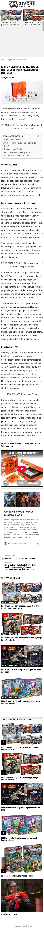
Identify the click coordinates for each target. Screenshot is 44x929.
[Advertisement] (22, 44)
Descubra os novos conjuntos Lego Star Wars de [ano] (21, 671)
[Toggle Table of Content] (37, 136)
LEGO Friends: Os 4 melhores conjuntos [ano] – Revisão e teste (21, 702)
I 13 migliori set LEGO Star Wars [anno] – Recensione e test (10, 24)
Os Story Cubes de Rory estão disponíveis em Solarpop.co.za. (18, 154)
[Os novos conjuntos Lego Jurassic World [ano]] (22, 858)
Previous (1, 20)
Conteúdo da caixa (12, 140)
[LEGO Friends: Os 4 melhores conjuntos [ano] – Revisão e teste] (22, 688)
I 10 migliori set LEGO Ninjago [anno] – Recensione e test (33, 23)
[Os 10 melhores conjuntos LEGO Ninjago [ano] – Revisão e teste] (22, 624)
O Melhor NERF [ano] (9, 914)
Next (43, 20)
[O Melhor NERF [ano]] (22, 895)
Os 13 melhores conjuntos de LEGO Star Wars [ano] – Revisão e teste (20, 607)
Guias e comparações (9, 602)
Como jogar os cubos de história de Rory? (20, 144)
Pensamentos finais (13, 149)
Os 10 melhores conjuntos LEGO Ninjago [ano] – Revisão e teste (21, 639)
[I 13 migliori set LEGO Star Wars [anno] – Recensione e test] (11, 15)
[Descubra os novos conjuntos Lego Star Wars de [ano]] (22, 656)
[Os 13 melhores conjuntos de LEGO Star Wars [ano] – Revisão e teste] (22, 592)
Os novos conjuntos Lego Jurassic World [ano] (19, 876)
